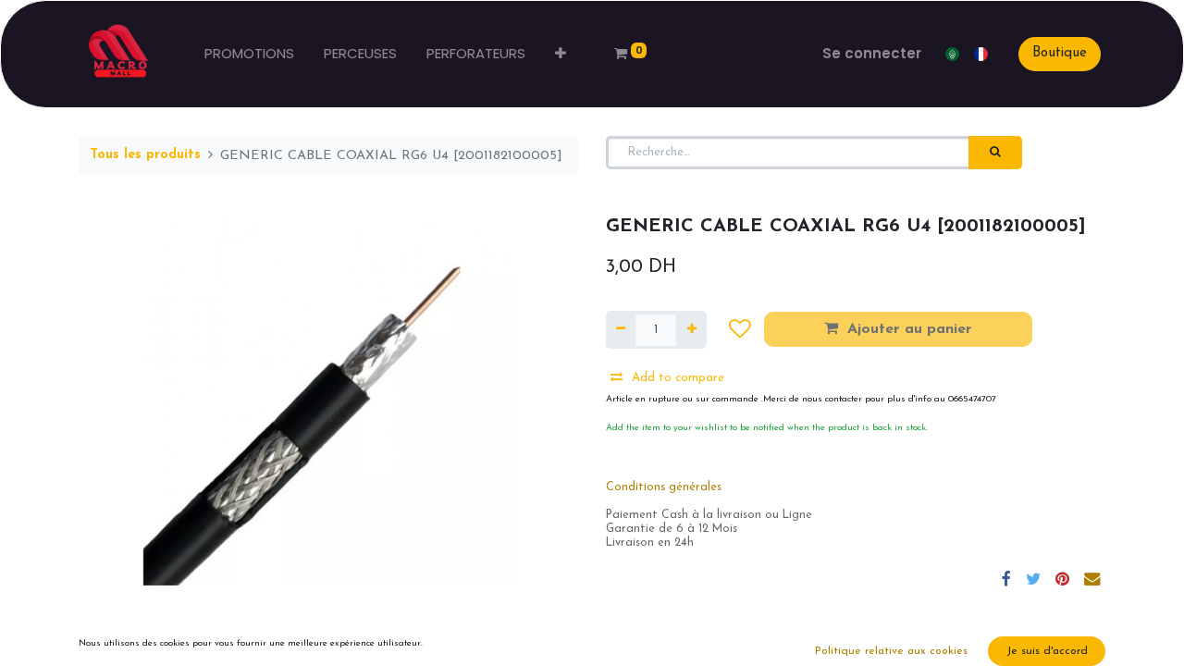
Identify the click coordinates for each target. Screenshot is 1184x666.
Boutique (1059, 53)
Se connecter (871, 53)
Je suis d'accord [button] (1047, 651)
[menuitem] (249, 54)
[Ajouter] (691, 330)
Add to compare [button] (678, 378)
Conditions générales (664, 487)
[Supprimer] (620, 330)
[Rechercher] (995, 152)
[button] (560, 54)
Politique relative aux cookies (891, 651)
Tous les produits (145, 155)
